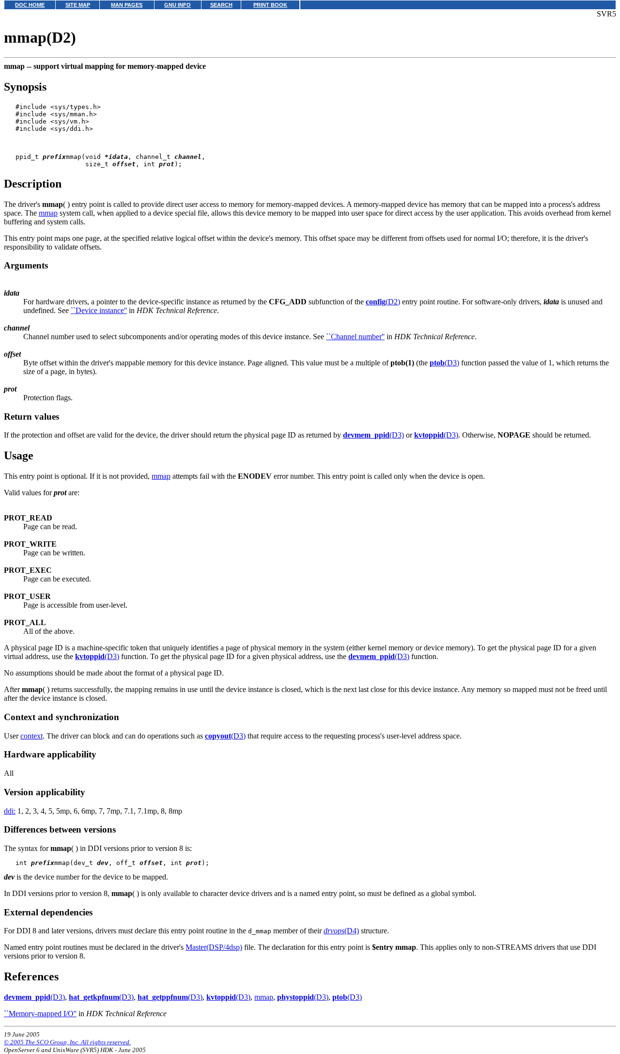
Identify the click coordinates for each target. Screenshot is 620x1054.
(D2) (383, 302)
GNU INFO (177, 5)
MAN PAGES (126, 5)
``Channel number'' (355, 336)
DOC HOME (30, 5)
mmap (48, 213)
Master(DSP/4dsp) (214, 947)
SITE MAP (77, 5)
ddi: (10, 811)
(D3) (444, 363)
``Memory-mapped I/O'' (40, 1013)
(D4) (341, 931)
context (31, 736)
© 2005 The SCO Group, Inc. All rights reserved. (67, 1042)
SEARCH (221, 5)
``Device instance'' (99, 310)
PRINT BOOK (270, 5)
